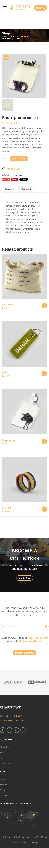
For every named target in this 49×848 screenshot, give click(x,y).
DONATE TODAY (24, 652)
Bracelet (6, 508)
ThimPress (19, 837)
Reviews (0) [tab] (26, 189)
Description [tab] (10, 189)
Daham (6, 372)
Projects (3, 778)
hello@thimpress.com (14, 720)
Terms (24, 842)
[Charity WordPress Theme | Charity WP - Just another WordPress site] (21, 8)
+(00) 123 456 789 (38, 637)
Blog (2, 752)
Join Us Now (25, 578)
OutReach (4, 795)
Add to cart (19, 159)
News (2, 789)
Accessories (22, 36)
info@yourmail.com (30, 641)
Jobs (2, 758)
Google (7, 179)
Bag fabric (7, 304)
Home (4, 36)
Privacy (15, 842)
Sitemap (33, 842)
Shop (12, 36)
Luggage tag (8, 440)
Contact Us (5, 763)
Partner (3, 784)
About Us (4, 747)
